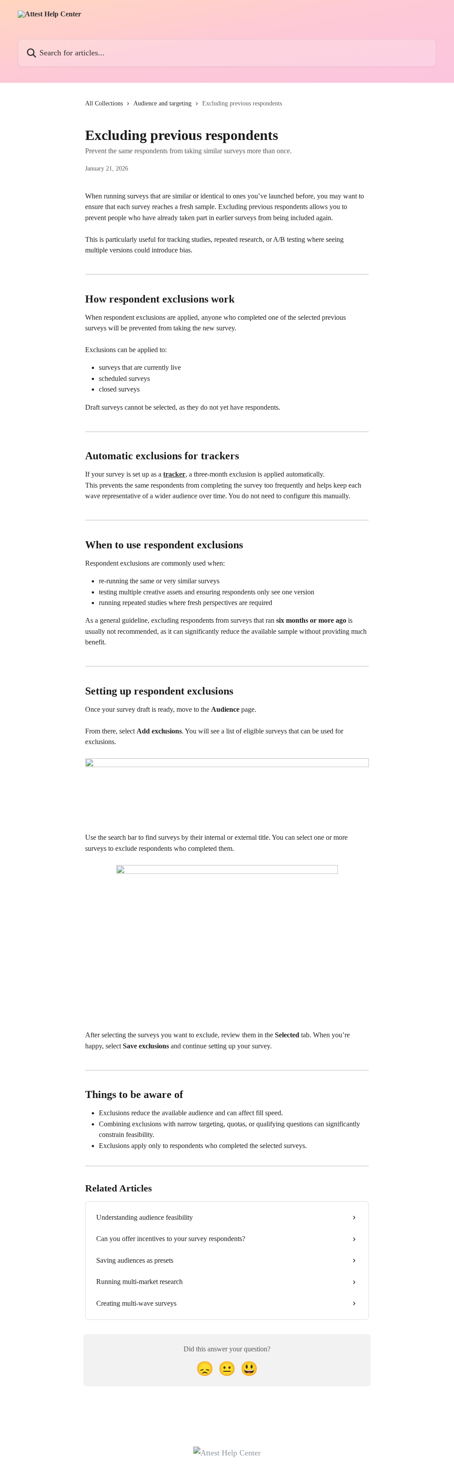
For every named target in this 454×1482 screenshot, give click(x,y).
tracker (174, 474)
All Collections (104, 103)
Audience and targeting (162, 103)
